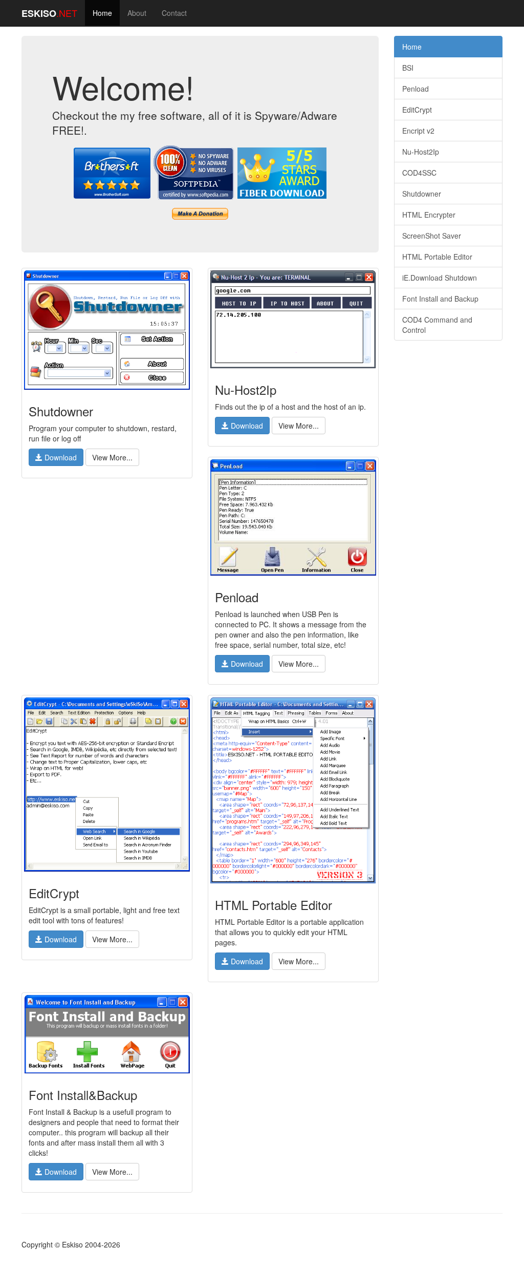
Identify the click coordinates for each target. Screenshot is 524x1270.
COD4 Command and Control (437, 324)
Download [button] (59, 457)
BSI (407, 67)
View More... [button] (112, 457)
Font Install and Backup (440, 298)
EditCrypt (417, 109)
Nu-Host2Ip (420, 151)
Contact (174, 13)
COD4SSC (419, 172)
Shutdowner (421, 193)
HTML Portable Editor (437, 256)
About (136, 13)
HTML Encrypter (428, 214)
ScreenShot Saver (431, 235)
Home (102, 13)
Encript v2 (418, 130)
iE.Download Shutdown (439, 277)
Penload (415, 88)
